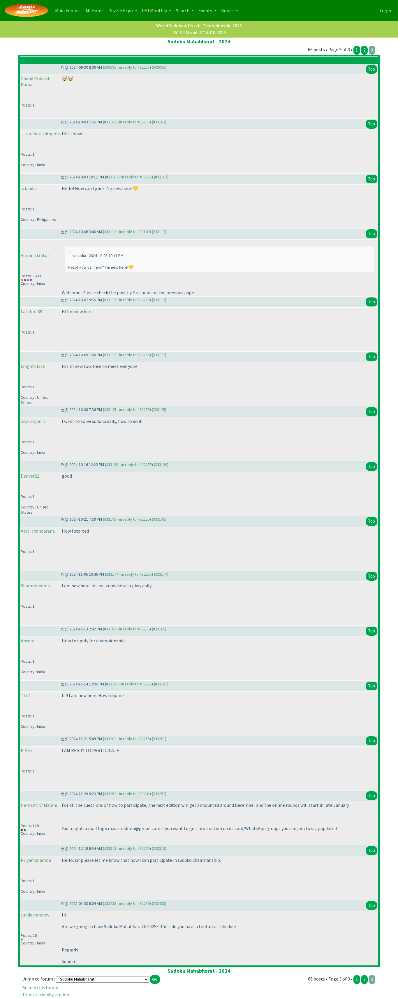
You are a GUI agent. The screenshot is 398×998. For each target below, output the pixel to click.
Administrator (35, 255)
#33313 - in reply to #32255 (127, 848)
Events (205, 10)
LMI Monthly (155, 10)
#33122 (159, 354)
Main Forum (68, 10)
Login (385, 10)
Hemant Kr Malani (39, 805)
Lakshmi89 (31, 311)
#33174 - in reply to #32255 (129, 574)
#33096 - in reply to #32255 (127, 67)
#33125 (159, 409)
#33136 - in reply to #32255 (129, 464)
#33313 (159, 848)
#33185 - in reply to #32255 (127, 629)
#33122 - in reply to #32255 (127, 354)
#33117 (159, 299)
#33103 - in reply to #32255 (127, 122)
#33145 (159, 519)
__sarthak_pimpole (40, 134)
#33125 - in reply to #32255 (127, 409)
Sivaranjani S (33, 421)
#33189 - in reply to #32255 (129, 684)
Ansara (27, 641)
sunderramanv (35, 915)
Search (183, 10)
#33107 (161, 177)
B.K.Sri (27, 750)
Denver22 (30, 476)
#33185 (159, 629)
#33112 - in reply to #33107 (127, 231)
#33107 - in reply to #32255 (129, 177)
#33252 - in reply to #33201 (127, 793)
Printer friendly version (46, 994)
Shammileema (35, 585)
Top (371, 69)
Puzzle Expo (121, 10)
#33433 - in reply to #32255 (127, 903)
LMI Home (94, 10)
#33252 (159, 793)
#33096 (159, 67)
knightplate (33, 366)
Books (228, 10)
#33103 (159, 122)
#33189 (161, 684)
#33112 (159, 231)
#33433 (159, 903)
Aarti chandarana (38, 531)
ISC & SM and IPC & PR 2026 (199, 33)
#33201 (159, 738)
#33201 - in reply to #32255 (127, 738)
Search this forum (40, 987)
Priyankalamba (36, 860)
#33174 (161, 574)
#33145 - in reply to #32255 (127, 519)
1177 (25, 695)
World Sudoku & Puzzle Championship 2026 (199, 26)
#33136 (161, 464)
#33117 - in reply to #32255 (127, 299)
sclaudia (29, 188)
